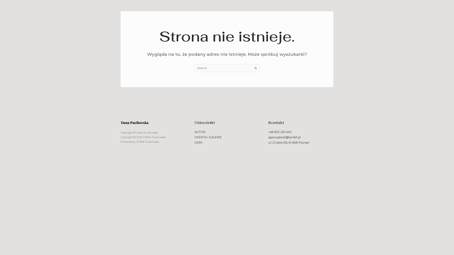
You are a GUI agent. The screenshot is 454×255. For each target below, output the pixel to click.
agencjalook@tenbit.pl (284, 137)
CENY (199, 142)
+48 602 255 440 (280, 132)
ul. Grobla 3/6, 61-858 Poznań (288, 142)
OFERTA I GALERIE (208, 137)
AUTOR (200, 132)
